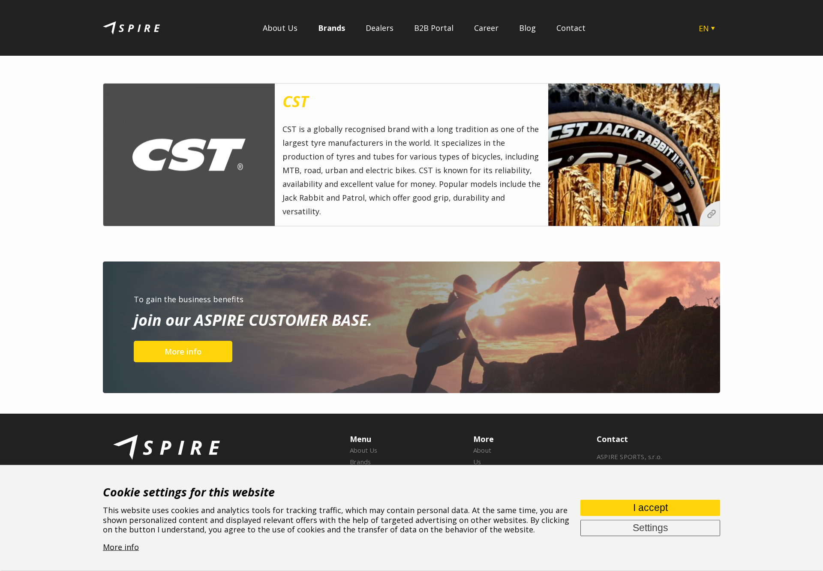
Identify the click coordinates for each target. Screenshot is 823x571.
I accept (650, 507)
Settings (650, 527)
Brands (331, 28)
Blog (527, 28)
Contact (571, 28)
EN (704, 28)
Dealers (379, 28)
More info (183, 351)
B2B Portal (434, 28)
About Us (280, 28)
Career (486, 28)
